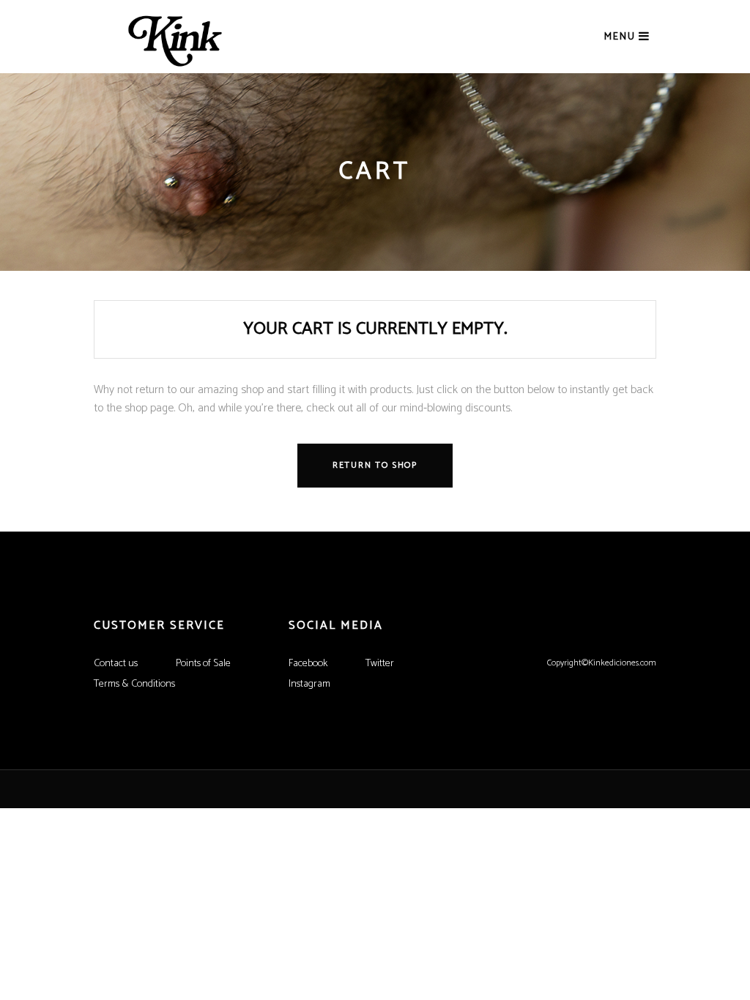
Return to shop (375, 465)
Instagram (309, 684)
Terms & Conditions (134, 684)
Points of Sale (203, 663)
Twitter (379, 663)
